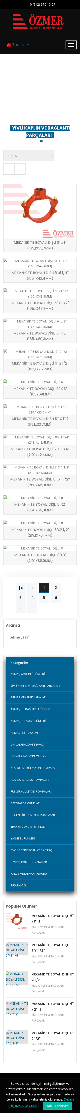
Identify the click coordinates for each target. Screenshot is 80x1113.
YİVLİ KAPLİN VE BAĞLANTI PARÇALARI (40, 101)
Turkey (18, 44)
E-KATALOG (18, 885)
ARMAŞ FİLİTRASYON (24, 733)
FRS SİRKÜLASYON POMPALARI (31, 791)
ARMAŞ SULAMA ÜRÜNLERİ (28, 721)
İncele (23, 233)
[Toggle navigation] (71, 45)
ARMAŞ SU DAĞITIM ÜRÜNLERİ (30, 709)
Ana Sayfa (26, 96)
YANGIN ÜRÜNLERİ (23, 838)
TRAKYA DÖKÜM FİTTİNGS (28, 827)
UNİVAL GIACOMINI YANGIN (28, 756)
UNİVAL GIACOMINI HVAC (27, 744)
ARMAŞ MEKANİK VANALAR (28, 697)
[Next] (32, 608)
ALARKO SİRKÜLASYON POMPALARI (34, 768)
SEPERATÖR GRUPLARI (25, 803)
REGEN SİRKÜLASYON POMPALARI (33, 815)
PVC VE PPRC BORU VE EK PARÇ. (32, 850)
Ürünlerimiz (48, 96)
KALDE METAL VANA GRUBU (29, 874)
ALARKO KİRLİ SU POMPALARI (30, 780)
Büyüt (59, 233)
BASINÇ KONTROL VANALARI (29, 862)
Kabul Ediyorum (57, 1106)
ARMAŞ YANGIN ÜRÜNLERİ (28, 674)
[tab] (8, 168)
